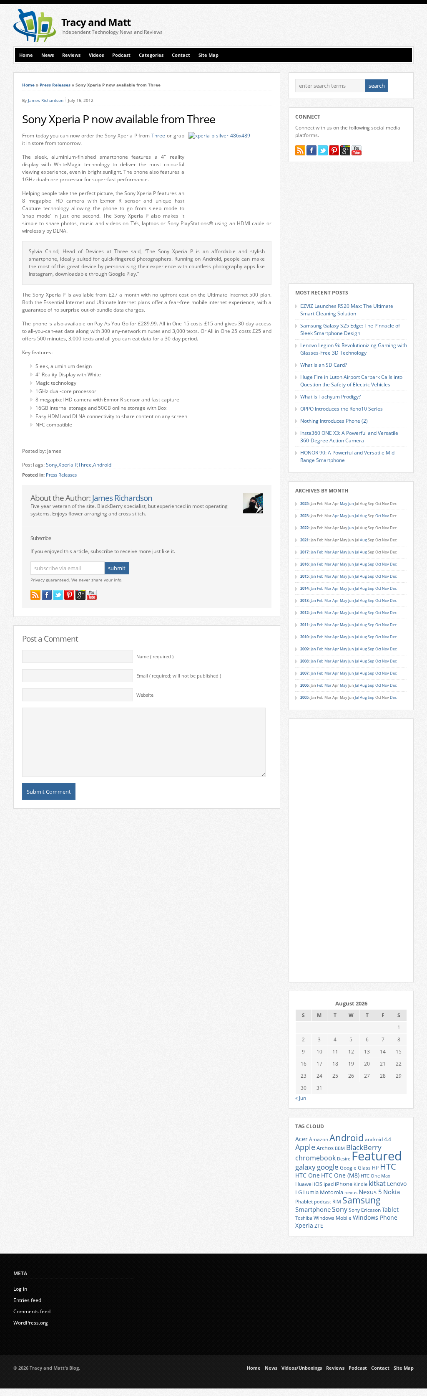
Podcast (121, 55)
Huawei (304, 1184)
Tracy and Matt (96, 22)
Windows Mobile (333, 1217)
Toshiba (303, 1218)
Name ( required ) (154, 657)
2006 (304, 685)
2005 (304, 697)
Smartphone (313, 1209)
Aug (363, 515)
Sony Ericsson (365, 1209)
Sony (51, 464)
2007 (304, 673)
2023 (304, 515)
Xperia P (67, 464)
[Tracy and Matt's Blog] (34, 40)
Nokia (391, 1192)
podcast (322, 1202)
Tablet (390, 1209)
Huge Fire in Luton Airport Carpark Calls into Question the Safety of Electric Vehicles (351, 380)
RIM (336, 1201)
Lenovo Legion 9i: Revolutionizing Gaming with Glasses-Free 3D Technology (353, 349)
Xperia (304, 1225)
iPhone (343, 1184)
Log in (20, 1288)
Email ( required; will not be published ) (178, 676)
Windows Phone (375, 1217)
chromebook (315, 1157)
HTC (388, 1166)
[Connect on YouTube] (92, 595)
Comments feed (31, 1311)
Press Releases (55, 85)
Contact (181, 55)
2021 (304, 540)
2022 (304, 527)
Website (144, 695)
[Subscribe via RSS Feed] (35, 595)
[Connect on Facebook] (47, 595)
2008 (304, 661)
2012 (304, 612)
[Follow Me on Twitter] (58, 595)
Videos (96, 55)
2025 (304, 503)
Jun (351, 503)
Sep (371, 564)
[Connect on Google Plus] (80, 595)
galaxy (305, 1167)
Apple (305, 1147)
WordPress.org (30, 1322)
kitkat (377, 1183)
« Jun (300, 1098)
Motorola (331, 1192)
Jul (357, 515)
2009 (304, 649)
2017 (304, 552)
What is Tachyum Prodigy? (330, 396)
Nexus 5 (370, 1192)
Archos (325, 1148)
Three (158, 135)
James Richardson (45, 100)
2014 (304, 588)
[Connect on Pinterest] (69, 595)
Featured (377, 1155)
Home (26, 55)
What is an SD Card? (323, 364)
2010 (304, 637)
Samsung (361, 1200)
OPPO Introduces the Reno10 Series (341, 408)
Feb (320, 552)
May (343, 503)
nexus (350, 1192)
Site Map (208, 55)
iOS (318, 1184)
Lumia (311, 1192)
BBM (340, 1148)
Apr (335, 515)
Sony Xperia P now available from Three (118, 119)
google (328, 1167)
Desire (343, 1159)
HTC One (307, 1175)
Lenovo (397, 1184)
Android (102, 464)
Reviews (71, 55)
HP (375, 1167)
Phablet (304, 1201)
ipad (329, 1183)
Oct (378, 515)
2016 (304, 564)
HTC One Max (375, 1176)
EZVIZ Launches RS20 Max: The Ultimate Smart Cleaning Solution (346, 309)
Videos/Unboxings (301, 1368)
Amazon (318, 1139)
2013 (304, 600)
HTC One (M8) (340, 1175)
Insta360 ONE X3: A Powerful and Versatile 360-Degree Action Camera (349, 436)
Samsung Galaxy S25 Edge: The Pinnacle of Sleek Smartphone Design (350, 329)
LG (298, 1192)
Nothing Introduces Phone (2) (334, 420)
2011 (304, 624)
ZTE (318, 1225)
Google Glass (355, 1167)
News (47, 55)
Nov (385, 515)
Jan (313, 552)
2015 (304, 576)
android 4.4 (378, 1139)
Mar (328, 552)
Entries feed (27, 1300)
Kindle (360, 1184)
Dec (393, 564)
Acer (301, 1139)
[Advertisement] (316, 25)
